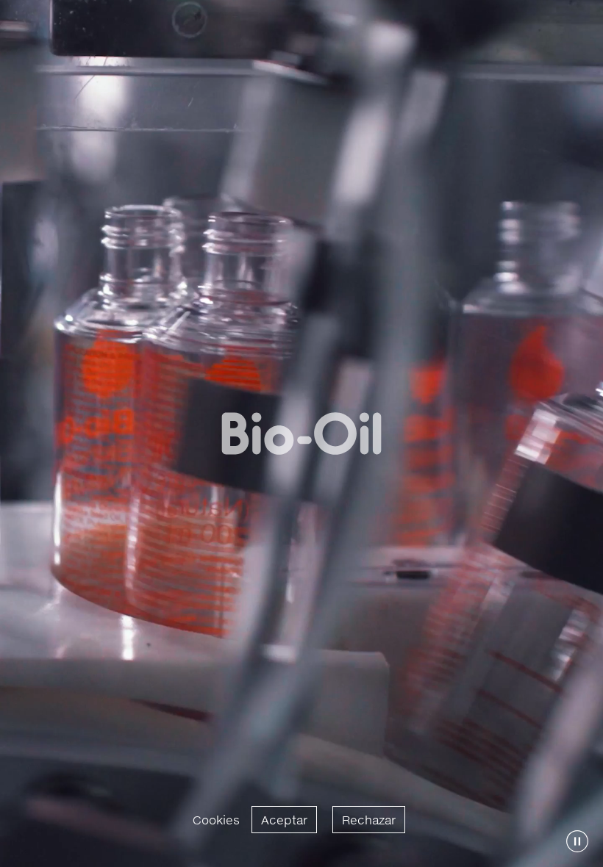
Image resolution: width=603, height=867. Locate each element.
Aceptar (284, 820)
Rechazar (369, 820)
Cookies (216, 820)
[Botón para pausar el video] (577, 841)
